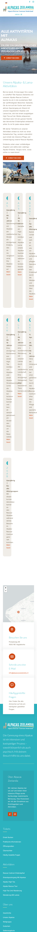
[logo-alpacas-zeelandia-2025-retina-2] (18, 6)
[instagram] (33, 2)
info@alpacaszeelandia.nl (18, 673)
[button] (18, 612)
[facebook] (29, 2)
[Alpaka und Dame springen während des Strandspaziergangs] (18, 163)
